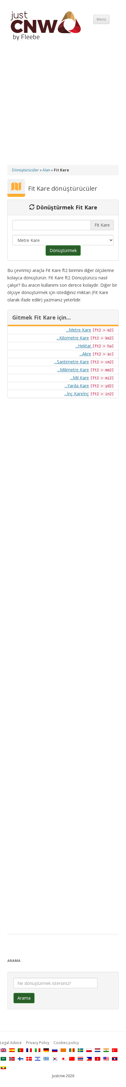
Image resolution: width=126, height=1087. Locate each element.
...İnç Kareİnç (76, 393)
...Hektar (83, 346)
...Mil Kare (79, 378)
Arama (24, 998)
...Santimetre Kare (71, 362)
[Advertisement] (63, 108)
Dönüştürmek (63, 250)
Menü (101, 19)
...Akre (85, 354)
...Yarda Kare (77, 385)
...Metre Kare (78, 330)
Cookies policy (66, 1042)
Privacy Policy (37, 1042)
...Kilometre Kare (73, 338)
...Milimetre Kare (73, 370)
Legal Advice (11, 1042)
